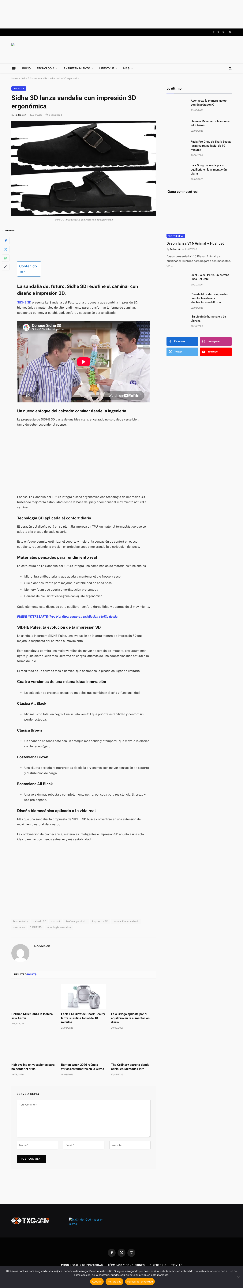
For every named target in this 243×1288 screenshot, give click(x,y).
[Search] (230, 68)
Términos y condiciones (126, 1265)
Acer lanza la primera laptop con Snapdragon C (208, 102)
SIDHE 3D (24, 302)
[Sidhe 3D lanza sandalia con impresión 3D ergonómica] (83, 168)
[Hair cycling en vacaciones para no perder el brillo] (33, 1047)
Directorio (158, 1265)
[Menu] (14, 68)
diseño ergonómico (76, 921)
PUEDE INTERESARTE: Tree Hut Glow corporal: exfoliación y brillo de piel (67, 616)
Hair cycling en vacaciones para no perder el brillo (33, 1067)
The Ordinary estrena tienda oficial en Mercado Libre (130, 1067)
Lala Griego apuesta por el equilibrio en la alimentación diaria (130, 1018)
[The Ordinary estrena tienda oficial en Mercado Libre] (133, 1047)
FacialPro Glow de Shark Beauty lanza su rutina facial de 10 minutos (83, 1018)
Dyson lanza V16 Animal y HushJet (195, 243)
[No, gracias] (238, 1277)
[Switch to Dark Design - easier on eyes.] (230, 32)
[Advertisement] (121, 14)
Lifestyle (106, 68)
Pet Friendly (175, 236)
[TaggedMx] (41, 49)
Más (126, 68)
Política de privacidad (140, 1281)
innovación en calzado (126, 921)
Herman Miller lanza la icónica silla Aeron (32, 1016)
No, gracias (114, 1281)
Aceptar (97, 1281)
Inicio (26, 68)
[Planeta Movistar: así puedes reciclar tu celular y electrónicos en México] (176, 299)
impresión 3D (100, 921)
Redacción (20, 115)
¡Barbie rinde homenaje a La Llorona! (208, 318)
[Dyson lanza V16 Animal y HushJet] (199, 219)
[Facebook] (5, 240)
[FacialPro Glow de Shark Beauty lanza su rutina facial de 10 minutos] (83, 996)
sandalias (19, 927)
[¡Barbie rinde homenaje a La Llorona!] (176, 321)
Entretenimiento (77, 68)
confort (55, 921)
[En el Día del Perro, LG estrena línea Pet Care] (176, 280)
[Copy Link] (5, 266)
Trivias (176, 1265)
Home (14, 78)
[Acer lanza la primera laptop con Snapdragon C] (176, 105)
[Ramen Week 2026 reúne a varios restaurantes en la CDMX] (83, 1047)
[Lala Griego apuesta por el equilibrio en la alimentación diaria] (133, 996)
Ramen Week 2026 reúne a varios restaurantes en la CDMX (82, 1067)
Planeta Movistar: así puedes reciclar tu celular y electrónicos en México (209, 298)
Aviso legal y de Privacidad (82, 1265)
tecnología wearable (59, 927)
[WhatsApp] (5, 258)
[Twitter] (5, 249)
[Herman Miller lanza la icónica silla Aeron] (33, 996)
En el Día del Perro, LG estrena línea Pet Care (210, 277)
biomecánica (20, 921)
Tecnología (45, 68)
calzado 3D (39, 921)
